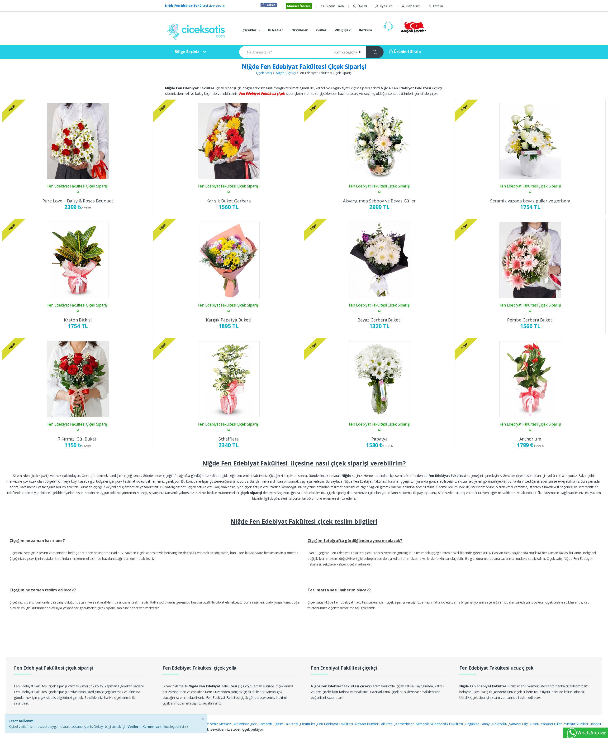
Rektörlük (500, 723)
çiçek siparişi (195, 6)
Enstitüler (308, 723)
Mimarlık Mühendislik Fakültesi (440, 723)
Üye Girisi (386, 6)
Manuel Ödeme (299, 6)
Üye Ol (362, 6)
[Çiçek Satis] (197, 31)
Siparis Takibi (335, 6)
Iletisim (438, 6)
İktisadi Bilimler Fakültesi (374, 723)
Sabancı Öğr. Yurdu (524, 723)
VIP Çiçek (343, 30)
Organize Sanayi (478, 723)
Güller (321, 30)
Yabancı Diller (552, 723)
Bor (254, 723)
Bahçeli (595, 723)
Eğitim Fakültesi (286, 723)
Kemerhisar (405, 723)
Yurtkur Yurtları (576, 723)
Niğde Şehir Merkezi (216, 723)
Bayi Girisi (413, 6)
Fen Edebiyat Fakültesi (335, 723)
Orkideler (299, 30)
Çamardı (266, 723)
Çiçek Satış (264, 73)
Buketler (275, 30)
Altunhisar (241, 723)
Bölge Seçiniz (187, 51)
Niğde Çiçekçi (286, 73)
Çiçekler (249, 30)
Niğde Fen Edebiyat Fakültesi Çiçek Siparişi (304, 66)
